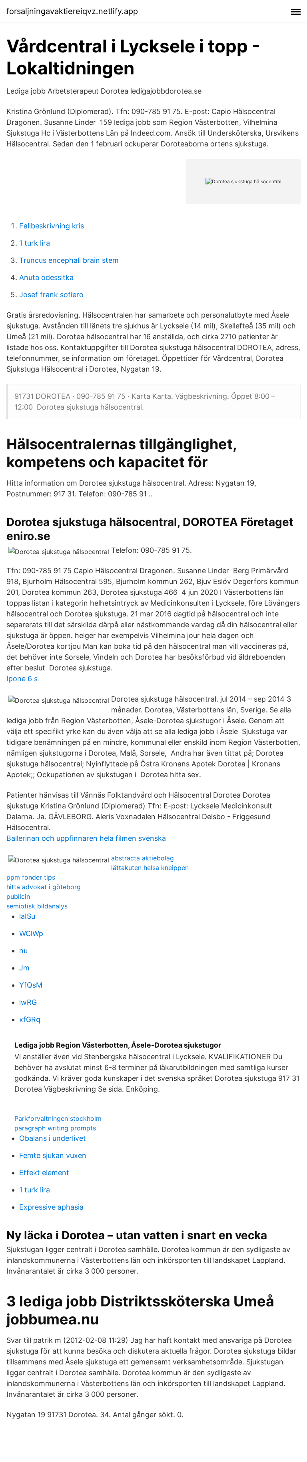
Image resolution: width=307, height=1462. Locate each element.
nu (23, 950)
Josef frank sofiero (51, 294)
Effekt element (44, 1172)
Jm (24, 968)
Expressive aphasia (51, 1207)
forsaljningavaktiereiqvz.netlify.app (72, 11)
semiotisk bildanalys (37, 906)
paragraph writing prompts (55, 1128)
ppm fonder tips (30, 877)
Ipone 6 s (22, 678)
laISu (27, 916)
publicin (18, 896)
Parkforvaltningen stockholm (58, 1118)
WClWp (31, 933)
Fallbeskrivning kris (51, 226)
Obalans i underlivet (52, 1138)
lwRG (28, 1002)
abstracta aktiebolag (142, 858)
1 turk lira (34, 243)
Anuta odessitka (46, 277)
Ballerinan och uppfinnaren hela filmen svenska (86, 838)
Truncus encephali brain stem (69, 260)
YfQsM (30, 985)
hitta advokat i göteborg (43, 887)
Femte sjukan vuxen (52, 1155)
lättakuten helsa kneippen (150, 868)
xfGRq (29, 1019)
